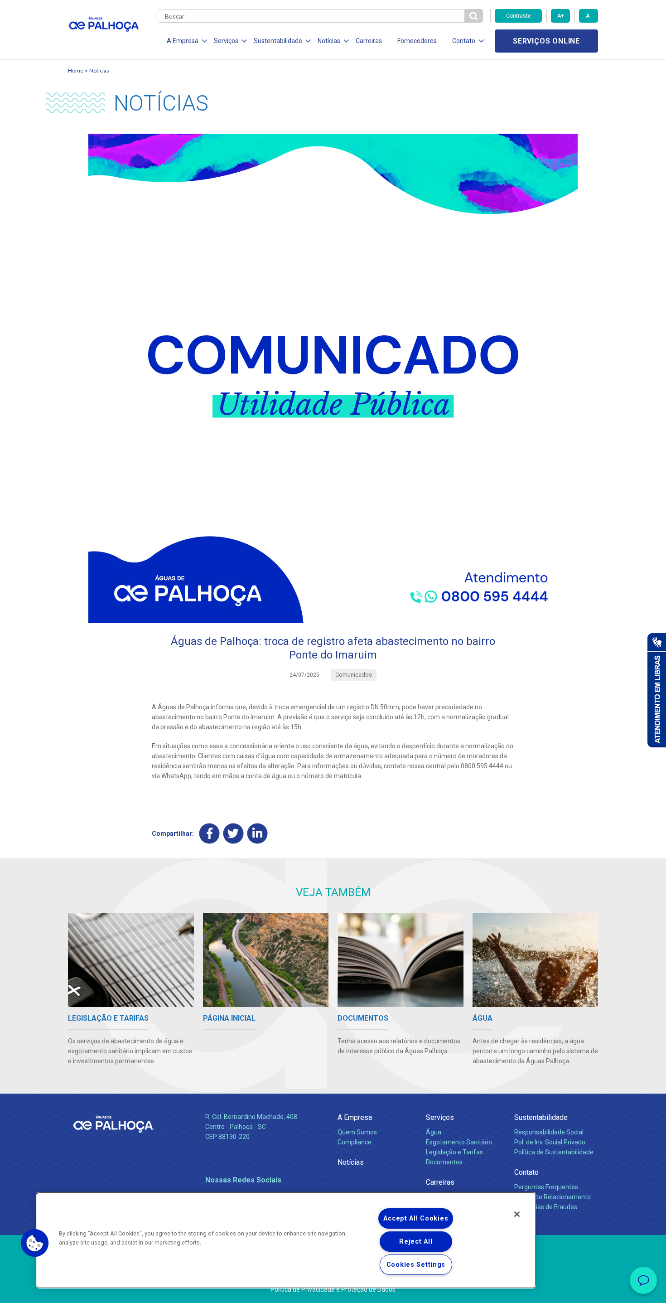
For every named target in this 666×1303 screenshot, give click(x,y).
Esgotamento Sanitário (459, 1142)
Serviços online (546, 41)
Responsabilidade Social (549, 1132)
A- (588, 16)
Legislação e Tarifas (454, 1152)
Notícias (99, 70)
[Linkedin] (257, 833)
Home (75, 70)
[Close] (517, 1214)
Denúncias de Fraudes (545, 1207)
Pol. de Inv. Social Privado (549, 1142)
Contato (526, 1172)
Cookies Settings (416, 1265)
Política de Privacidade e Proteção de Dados (333, 1289)
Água (433, 1132)
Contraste (518, 16)
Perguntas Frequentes (546, 1187)
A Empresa (355, 1117)
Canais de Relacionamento (552, 1197)
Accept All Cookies (415, 1218)
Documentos (444, 1162)
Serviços (440, 1117)
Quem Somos (357, 1132)
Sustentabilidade (541, 1117)
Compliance (355, 1142)
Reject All (415, 1241)
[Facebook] (209, 833)
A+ (560, 16)
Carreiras (369, 40)
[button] (34, 1243)
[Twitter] (233, 833)
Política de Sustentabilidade (554, 1152)
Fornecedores (417, 40)
